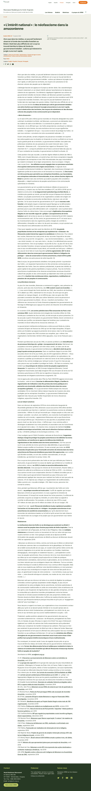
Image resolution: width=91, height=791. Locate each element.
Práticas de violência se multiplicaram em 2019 (42, 706)
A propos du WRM (77, 12)
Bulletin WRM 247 (7, 36)
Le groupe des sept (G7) (28, 663)
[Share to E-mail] (13, 64)
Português (68, 2)
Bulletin (57, 12)
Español (55, 2)
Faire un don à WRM (11, 785)
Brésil (7, 58)
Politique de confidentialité (37, 776)
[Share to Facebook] (5, 64)
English (50, 2)
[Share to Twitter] (8, 64)
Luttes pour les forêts (13, 54)
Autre (74, 2)
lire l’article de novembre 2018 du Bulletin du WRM (54, 672)
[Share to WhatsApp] (10, 64)
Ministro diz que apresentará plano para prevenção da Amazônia (45, 742)
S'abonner (83, 2)
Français (62, 2)
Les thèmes (48, 12)
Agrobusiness (23, 54)
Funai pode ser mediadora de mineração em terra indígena (46, 728)
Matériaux (66, 12)
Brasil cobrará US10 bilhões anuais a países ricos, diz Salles (51, 737)
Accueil (5, 17)
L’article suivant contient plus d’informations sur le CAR (39, 675)
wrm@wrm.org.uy (13, 781)
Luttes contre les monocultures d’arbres (22, 56)
